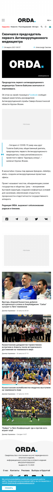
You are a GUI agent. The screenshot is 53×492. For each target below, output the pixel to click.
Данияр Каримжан (8, 311)
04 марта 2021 (10, 47)
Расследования (24, 27)
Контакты (14, 470)
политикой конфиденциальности (21, 483)
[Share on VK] (46, 219)
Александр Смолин (43, 47)
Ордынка (6, 27)
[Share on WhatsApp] (26, 219)
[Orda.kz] (26, 453)
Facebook (33, 95)
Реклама (25, 470)
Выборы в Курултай (41, 470)
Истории (35, 27)
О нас (5, 470)
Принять (9, 488)
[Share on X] (36, 219)
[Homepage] (26, 20)
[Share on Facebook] (7, 219)
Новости (14, 27)
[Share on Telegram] (17, 219)
